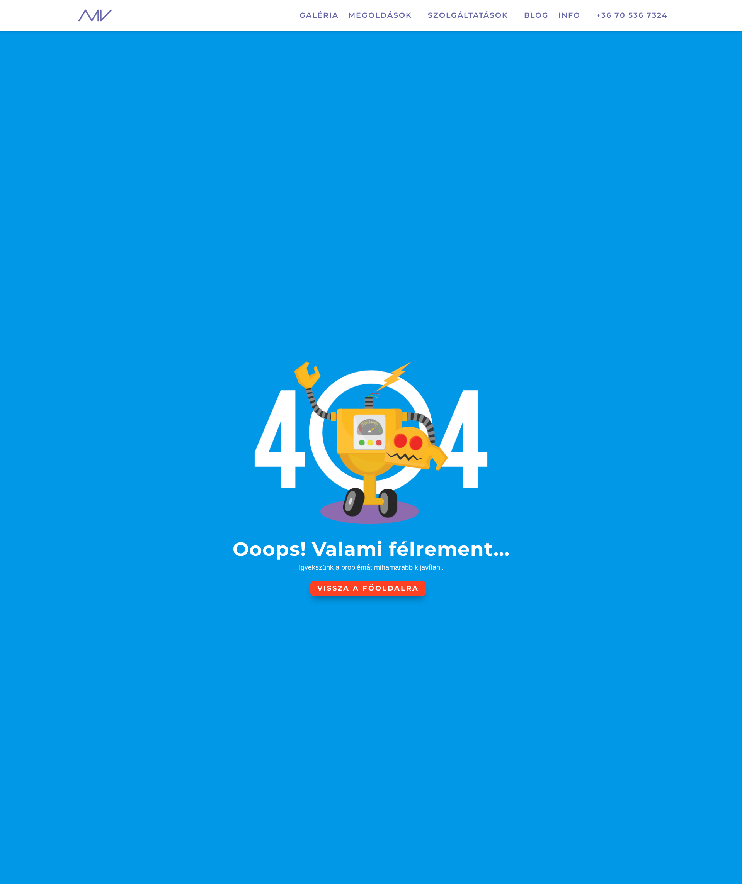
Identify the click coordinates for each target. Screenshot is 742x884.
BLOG (536, 16)
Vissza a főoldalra (368, 588)
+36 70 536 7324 (632, 16)
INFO (569, 16)
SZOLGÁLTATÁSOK (468, 16)
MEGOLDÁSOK (380, 16)
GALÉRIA (319, 16)
